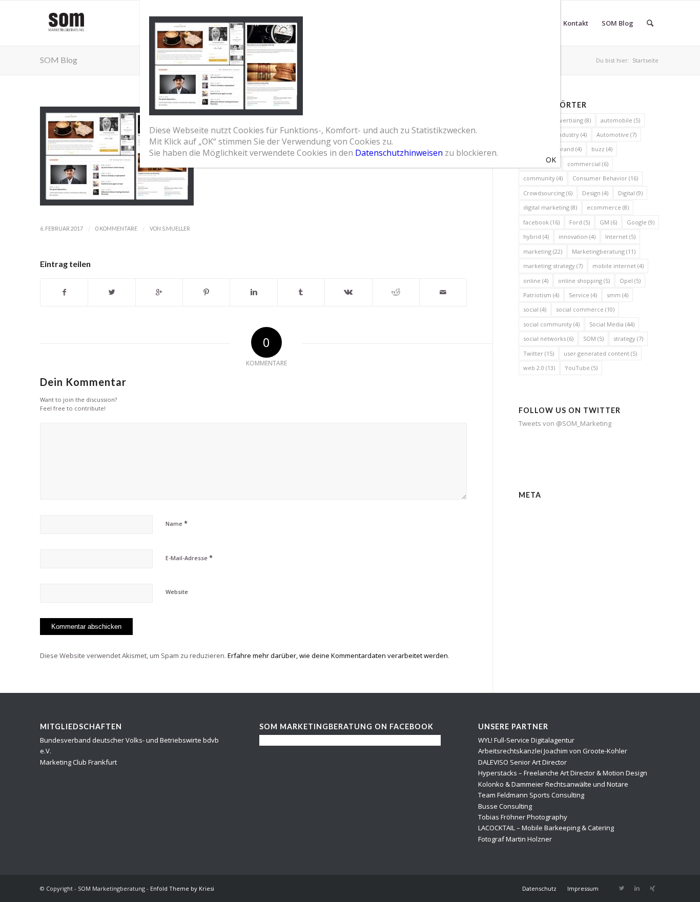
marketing (542, 251)
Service (583, 295)
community (543, 178)
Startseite (645, 60)
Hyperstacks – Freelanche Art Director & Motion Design (562, 772)
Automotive (616, 134)
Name (177, 523)
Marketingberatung (603, 251)
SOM (593, 338)
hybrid (536, 236)
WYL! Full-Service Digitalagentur (526, 740)
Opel (630, 280)
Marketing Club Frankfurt (78, 762)
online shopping (584, 280)
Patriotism (541, 295)
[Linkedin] (637, 888)
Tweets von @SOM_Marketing (565, 423)
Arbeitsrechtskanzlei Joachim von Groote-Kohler (552, 750)
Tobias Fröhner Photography (522, 817)
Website (177, 592)
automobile (620, 120)
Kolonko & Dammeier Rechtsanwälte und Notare (553, 784)
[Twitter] (621, 888)
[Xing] (652, 888)
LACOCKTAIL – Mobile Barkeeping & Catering (546, 827)
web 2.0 (539, 368)
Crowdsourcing (547, 193)
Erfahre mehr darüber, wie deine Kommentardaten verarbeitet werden (338, 655)
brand (570, 149)
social (534, 309)
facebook (541, 222)
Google (640, 222)
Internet (620, 236)
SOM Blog (58, 60)
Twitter (538, 353)
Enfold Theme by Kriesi (182, 888)
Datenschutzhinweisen (399, 152)
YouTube (581, 368)
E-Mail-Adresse (189, 557)
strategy (628, 338)
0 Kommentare (116, 228)
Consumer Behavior (605, 178)
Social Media (611, 324)
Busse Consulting (505, 806)
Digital (630, 193)
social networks (548, 338)
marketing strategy (553, 266)
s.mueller (176, 228)
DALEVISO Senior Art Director (522, 762)
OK (551, 160)
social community (551, 324)
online (535, 280)
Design (595, 193)
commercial (587, 164)
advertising (572, 120)
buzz (601, 149)
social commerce (585, 309)
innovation (577, 236)
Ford (579, 222)
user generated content (600, 353)
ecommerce (608, 207)
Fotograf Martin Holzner (515, 839)
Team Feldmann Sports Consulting (531, 794)
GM (608, 222)
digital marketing (550, 207)
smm (617, 295)
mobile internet (618, 266)
